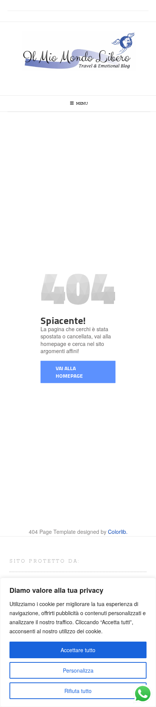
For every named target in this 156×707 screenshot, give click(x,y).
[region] (78, 642)
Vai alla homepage (69, 372)
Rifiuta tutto (78, 691)
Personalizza (78, 670)
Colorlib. (118, 531)
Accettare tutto (78, 650)
